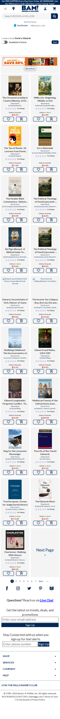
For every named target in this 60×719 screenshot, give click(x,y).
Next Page (45, 552)
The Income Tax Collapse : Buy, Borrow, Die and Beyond (45, 301)
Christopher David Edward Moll (15, 206)
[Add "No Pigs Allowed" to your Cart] (21, 270)
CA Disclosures (22, 699)
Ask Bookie (22, 25)
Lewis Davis (46, 459)
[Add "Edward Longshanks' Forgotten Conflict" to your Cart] (21, 422)
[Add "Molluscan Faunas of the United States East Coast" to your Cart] (51, 422)
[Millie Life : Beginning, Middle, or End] (45, 85)
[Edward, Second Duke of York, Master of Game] (15, 287)
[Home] (30, 9)
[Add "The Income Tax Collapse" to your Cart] (51, 321)
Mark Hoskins (13, 509)
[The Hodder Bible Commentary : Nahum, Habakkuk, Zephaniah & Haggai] (15, 186)
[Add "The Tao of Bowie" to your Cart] (21, 169)
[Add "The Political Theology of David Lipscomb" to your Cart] (51, 220)
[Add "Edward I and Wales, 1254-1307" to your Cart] (51, 371)
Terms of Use (50, 696)
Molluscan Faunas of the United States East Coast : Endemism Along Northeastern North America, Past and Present (45, 402)
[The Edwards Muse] (45, 489)
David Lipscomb (42, 206)
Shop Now (30, 68)
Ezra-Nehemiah (45, 148)
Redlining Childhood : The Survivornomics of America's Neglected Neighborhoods (15, 352)
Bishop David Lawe (12, 257)
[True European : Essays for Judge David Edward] (15, 489)
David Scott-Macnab (16, 307)
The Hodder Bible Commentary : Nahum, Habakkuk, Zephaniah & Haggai (15, 200)
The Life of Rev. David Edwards (45, 452)
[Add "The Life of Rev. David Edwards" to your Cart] (51, 472)
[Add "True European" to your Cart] (21, 523)
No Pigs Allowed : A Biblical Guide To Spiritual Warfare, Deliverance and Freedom (15, 251)
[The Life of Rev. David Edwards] (45, 439)
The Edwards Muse (45, 501)
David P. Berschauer (48, 409)
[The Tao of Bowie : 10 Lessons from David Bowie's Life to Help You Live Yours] (15, 136)
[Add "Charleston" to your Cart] (21, 573)
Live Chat (46, 600)
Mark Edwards (16, 156)
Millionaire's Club (38, 25)
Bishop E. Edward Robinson (18, 258)
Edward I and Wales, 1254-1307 (45, 351)
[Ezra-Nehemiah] (45, 136)
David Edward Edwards (16, 459)
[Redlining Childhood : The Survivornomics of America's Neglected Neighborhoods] (15, 338)
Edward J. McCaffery (43, 307)
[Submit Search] (54, 16)
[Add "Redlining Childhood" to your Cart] (21, 371)
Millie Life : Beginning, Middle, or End (45, 99)
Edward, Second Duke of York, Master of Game (15, 301)
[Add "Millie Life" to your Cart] (51, 119)
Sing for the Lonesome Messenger (15, 452)
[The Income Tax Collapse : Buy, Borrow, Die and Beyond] (45, 287)
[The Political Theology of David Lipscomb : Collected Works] (45, 186)
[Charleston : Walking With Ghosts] (15, 540)
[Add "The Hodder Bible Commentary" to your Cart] (21, 220)
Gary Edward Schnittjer (42, 153)
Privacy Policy (38, 699)
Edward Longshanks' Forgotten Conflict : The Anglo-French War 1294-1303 (15, 402)
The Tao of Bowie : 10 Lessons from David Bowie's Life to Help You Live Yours (15, 150)
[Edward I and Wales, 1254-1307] (45, 338)
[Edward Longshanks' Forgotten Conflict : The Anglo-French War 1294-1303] (15, 388)
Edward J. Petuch (42, 408)
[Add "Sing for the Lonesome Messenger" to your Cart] (21, 472)
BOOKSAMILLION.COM (14, 696)
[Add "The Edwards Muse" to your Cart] (51, 523)
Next (41, 581)
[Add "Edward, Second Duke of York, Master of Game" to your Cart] (21, 321)
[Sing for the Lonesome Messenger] (15, 439)
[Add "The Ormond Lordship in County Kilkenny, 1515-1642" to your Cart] (21, 119)
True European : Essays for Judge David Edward (15, 503)
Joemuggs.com (35, 696)
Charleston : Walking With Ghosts (15, 553)
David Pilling (46, 358)
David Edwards (15, 105)
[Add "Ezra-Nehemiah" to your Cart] (51, 169)
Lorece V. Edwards (13, 358)
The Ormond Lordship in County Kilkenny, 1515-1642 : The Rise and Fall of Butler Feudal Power (15, 99)
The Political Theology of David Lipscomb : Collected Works (45, 200)
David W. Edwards (43, 506)
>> (47, 581)
